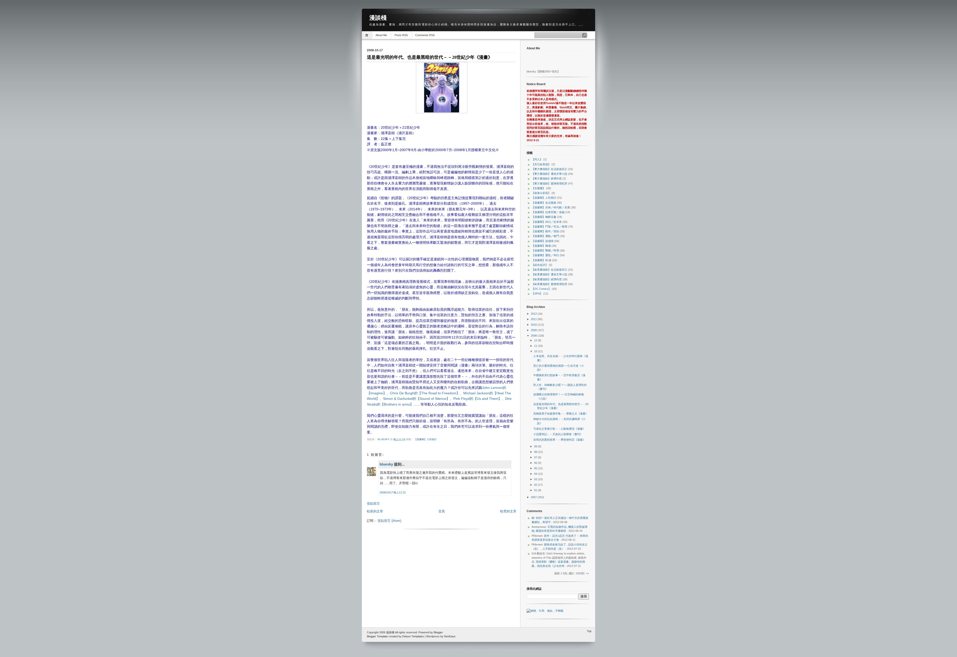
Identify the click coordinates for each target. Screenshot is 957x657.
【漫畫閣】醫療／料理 (545, 250)
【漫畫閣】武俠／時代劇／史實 (551, 207)
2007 (534, 497)
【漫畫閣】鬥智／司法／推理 (549, 226)
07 (536, 457)
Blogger (438, 632)
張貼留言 (373, 503)
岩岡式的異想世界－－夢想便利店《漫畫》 (559, 439)
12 (536, 340)
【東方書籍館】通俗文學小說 (549, 173)
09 (536, 446)
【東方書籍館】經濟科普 (547, 178)
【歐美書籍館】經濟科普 (547, 279)
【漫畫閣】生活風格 (544, 202)
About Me (381, 35)
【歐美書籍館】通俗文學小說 (549, 274)
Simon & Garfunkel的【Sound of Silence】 (416, 399)
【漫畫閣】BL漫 (541, 260)
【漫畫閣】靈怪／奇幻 (545, 255)
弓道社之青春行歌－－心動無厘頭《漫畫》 (559, 428)
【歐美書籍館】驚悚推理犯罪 (549, 284)
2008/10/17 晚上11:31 (393, 492)
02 (536, 484)
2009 (534, 330)
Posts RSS (401, 35)
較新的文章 (375, 511)
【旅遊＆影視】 (541, 192)
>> (587, 573)
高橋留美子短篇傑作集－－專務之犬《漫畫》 (560, 413)
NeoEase (449, 636)
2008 (534, 335)
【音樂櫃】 (538, 188)
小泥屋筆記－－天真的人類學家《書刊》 (558, 434)
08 (536, 451)
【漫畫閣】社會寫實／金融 (548, 212)
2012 (534, 313)
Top (589, 631)
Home (367, 35)
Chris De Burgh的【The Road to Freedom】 (425, 393)
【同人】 (537, 159)
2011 (534, 319)
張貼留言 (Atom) (389, 521)
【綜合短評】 (540, 264)
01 (536, 490)
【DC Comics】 (541, 288)
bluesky (384, 439)
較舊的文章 (508, 511)
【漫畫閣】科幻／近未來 (547, 221)
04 (536, 473)
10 (536, 351)
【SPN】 (537, 293)
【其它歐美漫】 (541, 164)
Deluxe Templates (413, 636)
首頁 (441, 511)
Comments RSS (425, 35)
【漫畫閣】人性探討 (425, 439)
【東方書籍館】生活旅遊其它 (549, 169)
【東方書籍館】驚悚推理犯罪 (549, 183)
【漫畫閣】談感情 (543, 240)
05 (536, 468)
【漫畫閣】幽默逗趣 (544, 216)
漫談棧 (378, 17)
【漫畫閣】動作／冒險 (545, 231)
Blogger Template (377, 636)
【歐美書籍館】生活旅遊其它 (549, 269)
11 (536, 345)
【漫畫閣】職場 (541, 245)
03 (536, 479)
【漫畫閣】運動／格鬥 (545, 236)
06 (536, 462)
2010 (534, 324)
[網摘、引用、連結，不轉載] (545, 610)
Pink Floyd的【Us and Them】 (477, 399)
